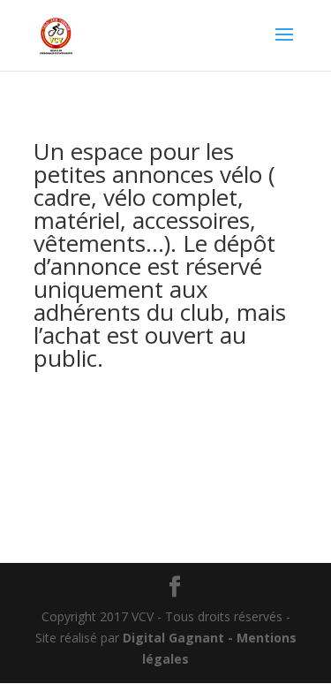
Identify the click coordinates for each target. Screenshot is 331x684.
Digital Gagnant (173, 637)
